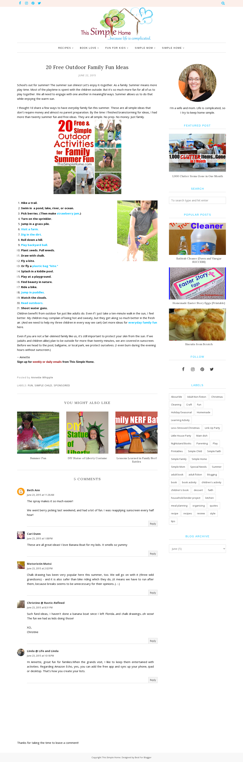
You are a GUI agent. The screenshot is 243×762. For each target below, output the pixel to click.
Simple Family (179, 459)
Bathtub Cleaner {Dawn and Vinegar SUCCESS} (199, 260)
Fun (30, 385)
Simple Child (43, 385)
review (201, 513)
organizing (199, 505)
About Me (176, 396)
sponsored (62, 385)
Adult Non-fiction (196, 396)
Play (215, 443)
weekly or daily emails (47, 361)
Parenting (202, 443)
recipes (187, 513)
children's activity (211, 482)
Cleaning (176, 404)
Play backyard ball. (34, 245)
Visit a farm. (30, 229)
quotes (214, 505)
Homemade (203, 412)
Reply (153, 523)
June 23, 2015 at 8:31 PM (40, 607)
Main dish (201, 435)
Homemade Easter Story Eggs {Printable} (199, 303)
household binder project (185, 498)
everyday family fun (142, 322)
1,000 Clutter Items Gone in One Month (197, 176)
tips (173, 521)
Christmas (217, 396)
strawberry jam (68, 213)
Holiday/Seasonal (181, 412)
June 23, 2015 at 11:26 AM (40, 494)
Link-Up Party (212, 428)
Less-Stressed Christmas (185, 428)
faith (210, 490)
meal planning (179, 505)
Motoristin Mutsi (39, 564)
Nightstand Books (181, 443)
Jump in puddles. (33, 292)
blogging (212, 474)
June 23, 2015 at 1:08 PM (40, 538)
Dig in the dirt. (31, 234)
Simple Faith (214, 451)
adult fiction (195, 474)
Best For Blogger (143, 757)
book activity (189, 482)
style (212, 513)
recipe (174, 513)
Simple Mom (178, 466)
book (174, 482)
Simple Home (199, 459)
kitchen (209, 498)
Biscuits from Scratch (199, 344)
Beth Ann (33, 490)
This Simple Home (111, 757)
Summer (217, 466)
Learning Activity (180, 420)
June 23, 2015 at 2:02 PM (40, 568)
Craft (189, 404)
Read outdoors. (32, 303)
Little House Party (181, 435)
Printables (177, 451)
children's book (180, 490)
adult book (177, 474)
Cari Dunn (34, 534)
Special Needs (198, 466)
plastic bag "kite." (45, 266)
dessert (198, 490)
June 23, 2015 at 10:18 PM (40, 655)
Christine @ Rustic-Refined (46, 603)
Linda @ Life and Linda (42, 651)
